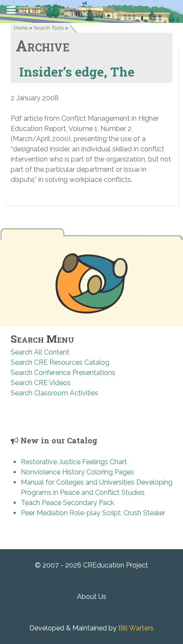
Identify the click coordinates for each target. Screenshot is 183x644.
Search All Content (40, 352)
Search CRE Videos (41, 383)
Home (21, 28)
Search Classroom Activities (54, 393)
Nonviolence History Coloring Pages (77, 472)
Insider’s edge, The (76, 71)
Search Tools (49, 28)
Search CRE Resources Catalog (60, 362)
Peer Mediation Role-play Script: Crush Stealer (93, 513)
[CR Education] (91, 11)
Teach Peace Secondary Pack (67, 503)
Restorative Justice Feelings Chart (74, 462)
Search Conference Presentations (63, 373)
